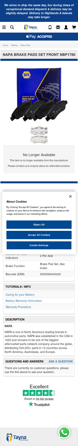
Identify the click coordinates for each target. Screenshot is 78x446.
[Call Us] (50, 27)
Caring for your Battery (20, 294)
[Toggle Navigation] (4, 27)
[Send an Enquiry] (58, 27)
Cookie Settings (39, 245)
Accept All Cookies (39, 234)
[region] (39, 223)
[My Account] (66, 27)
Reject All (39, 224)
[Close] (70, 196)
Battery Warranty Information (24, 301)
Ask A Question (61, 361)
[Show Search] (12, 27)
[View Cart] (74, 27)
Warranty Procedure (18, 307)
